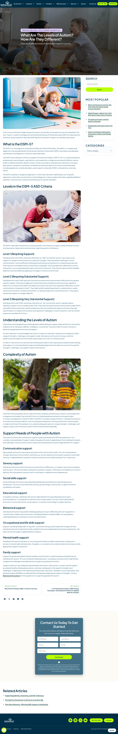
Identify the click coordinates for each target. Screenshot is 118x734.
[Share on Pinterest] (22, 599)
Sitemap (16, 729)
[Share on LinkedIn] (18, 599)
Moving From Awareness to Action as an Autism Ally (24, 700)
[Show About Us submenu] (78, 4)
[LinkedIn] (75, 720)
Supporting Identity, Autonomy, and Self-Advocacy (24, 696)
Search (99, 89)
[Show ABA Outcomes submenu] (67, 4)
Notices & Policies (26, 729)
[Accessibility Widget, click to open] (3, 730)
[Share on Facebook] (5, 599)
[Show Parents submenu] (43, 4)
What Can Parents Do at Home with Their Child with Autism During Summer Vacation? (99, 107)
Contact (109, 720)
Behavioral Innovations (11, 576)
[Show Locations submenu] (33, 4)
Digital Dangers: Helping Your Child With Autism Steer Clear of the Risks (100, 114)
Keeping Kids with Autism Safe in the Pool (100, 127)
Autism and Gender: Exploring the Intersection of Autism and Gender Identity (99, 134)
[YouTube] (85, 720)
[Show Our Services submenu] (23, 4)
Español (112, 730)
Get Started (113, 3)
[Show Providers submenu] (53, 4)
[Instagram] (80, 720)
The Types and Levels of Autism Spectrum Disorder (98, 120)
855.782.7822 (102, 3)
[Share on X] (9, 599)
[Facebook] (70, 720)
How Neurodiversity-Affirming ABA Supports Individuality (26, 704)
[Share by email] (13, 599)
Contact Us (7, 729)
